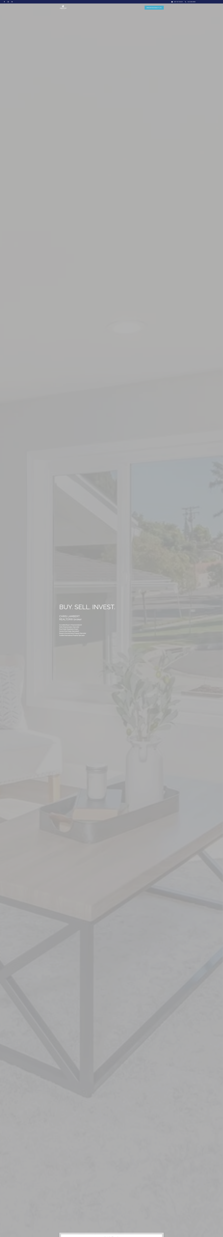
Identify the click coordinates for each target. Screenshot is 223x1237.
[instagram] (8, 2)
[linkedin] (12, 2)
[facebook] (4, 2)
